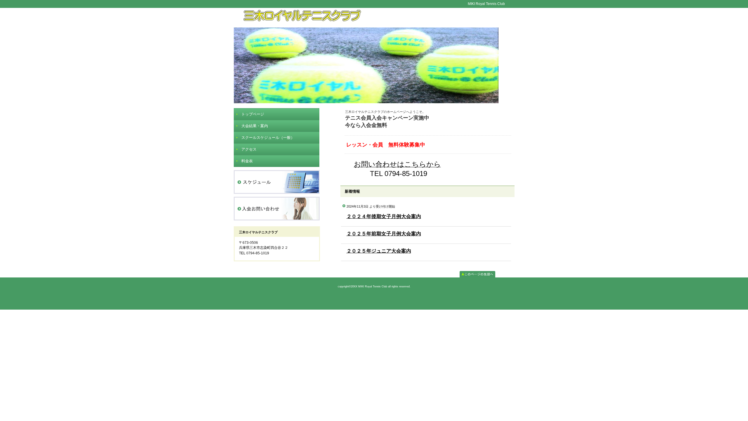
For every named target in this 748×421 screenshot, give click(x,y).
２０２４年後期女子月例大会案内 (384, 216)
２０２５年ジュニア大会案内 (379, 251)
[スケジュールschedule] (277, 182)
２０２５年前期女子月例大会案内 (384, 234)
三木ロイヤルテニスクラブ (374, 17)
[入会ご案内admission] (277, 208)
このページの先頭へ (477, 274)
